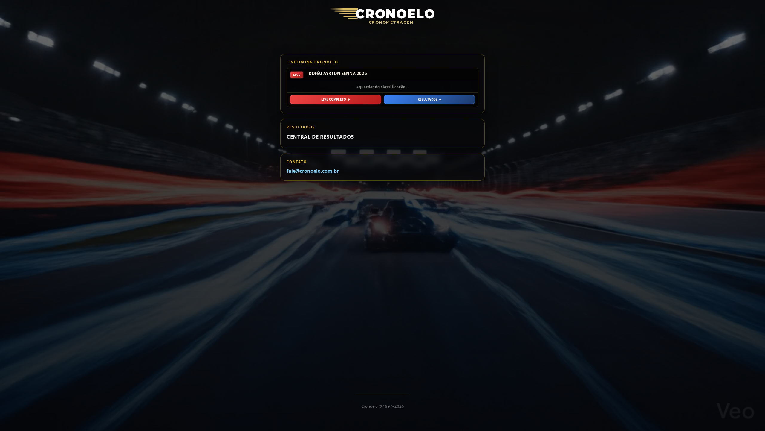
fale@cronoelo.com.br (313, 171)
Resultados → (429, 99)
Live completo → (335, 99)
